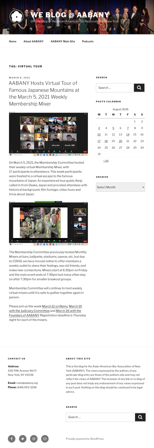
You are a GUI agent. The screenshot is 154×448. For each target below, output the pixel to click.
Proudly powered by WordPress (85, 438)
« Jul (105, 160)
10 (99, 134)
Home (12, 41)
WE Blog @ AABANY (70, 15)
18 (106, 141)
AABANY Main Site (63, 41)
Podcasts (88, 41)
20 (120, 141)
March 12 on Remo (55, 306)
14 (127, 134)
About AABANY (33, 41)
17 (99, 141)
